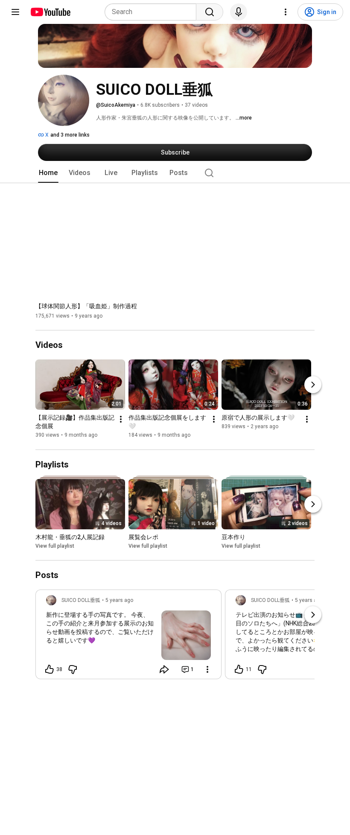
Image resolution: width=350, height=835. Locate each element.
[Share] (164, 669)
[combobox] (153, 12)
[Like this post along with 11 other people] (239, 669)
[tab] (48, 173)
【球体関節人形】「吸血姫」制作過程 (86, 306)
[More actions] (120, 419)
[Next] (312, 385)
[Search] (209, 11)
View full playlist (54, 546)
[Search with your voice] (238, 11)
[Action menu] (207, 669)
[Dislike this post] (72, 669)
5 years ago (119, 600)
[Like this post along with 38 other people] (49, 669)
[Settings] (285, 12)
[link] (128, 637)
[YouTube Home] (50, 12)
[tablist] (175, 173)
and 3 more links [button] (70, 135)
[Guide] (15, 12)
